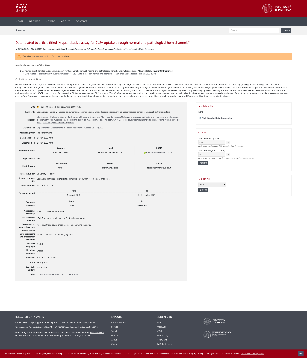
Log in (21, 30)
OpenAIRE (161, 326)
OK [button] (300, 354)
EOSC (159, 322)
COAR (159, 331)
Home (20, 21)
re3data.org (162, 335)
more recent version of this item (46, 56)
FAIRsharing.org (164, 344)
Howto (50, 21)
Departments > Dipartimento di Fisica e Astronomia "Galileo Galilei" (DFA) (70, 127)
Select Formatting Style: (209, 138)
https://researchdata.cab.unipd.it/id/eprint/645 (58, 274)
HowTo (114, 335)
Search (114, 331)
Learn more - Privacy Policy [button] (252, 354)
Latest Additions (118, 322)
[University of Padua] (277, 12)
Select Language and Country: (211, 150)
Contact (81, 21)
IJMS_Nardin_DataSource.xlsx (217, 118)
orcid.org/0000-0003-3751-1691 (160, 152)
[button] (228, 142)
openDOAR (162, 339)
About (65, 21)
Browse (34, 21)
